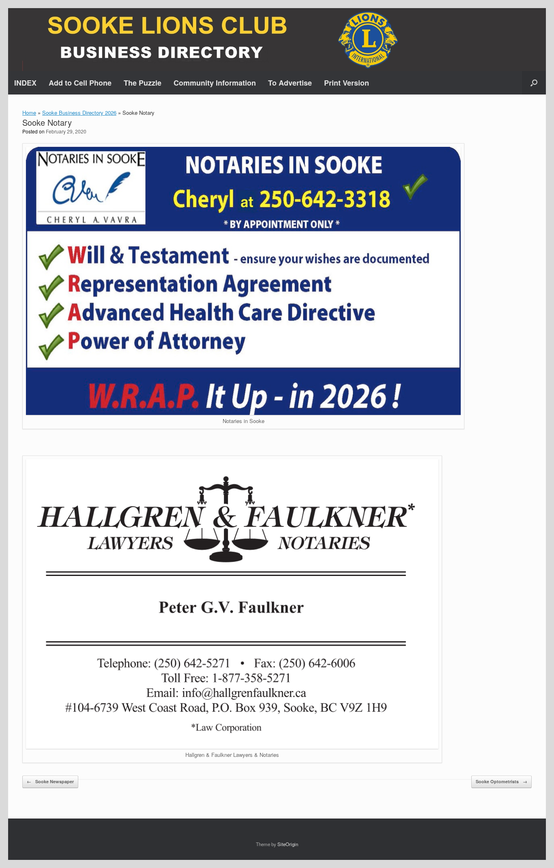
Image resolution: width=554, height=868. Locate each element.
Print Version (346, 82)
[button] (534, 83)
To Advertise (290, 82)
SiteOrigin (287, 844)
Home (29, 112)
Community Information (215, 82)
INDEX (25, 82)
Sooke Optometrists (501, 781)
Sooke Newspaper (50, 781)
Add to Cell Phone (80, 82)
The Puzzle (142, 82)
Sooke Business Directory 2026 (79, 112)
